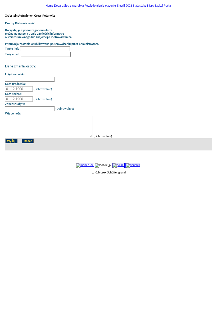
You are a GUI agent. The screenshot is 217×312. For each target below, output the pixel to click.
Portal (167, 5)
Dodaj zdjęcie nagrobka (69, 5)
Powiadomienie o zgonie (100, 5)
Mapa (151, 5)
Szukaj (159, 5)
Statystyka (140, 5)
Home (50, 5)
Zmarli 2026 (125, 5)
